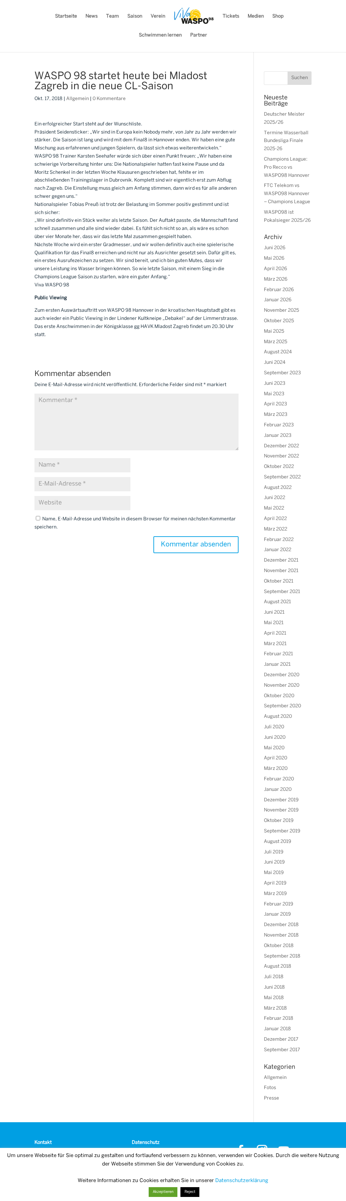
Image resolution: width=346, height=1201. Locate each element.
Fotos (270, 1088)
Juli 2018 (273, 977)
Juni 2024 (275, 362)
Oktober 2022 (279, 467)
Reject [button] (189, 1192)
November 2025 (281, 310)
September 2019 (282, 831)
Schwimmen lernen (160, 35)
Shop (277, 16)
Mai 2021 (273, 623)
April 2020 (275, 758)
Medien (256, 16)
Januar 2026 (278, 300)
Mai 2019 (274, 873)
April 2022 (275, 519)
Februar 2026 (279, 290)
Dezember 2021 (281, 560)
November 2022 (281, 456)
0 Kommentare (109, 99)
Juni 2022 (274, 498)
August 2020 (278, 716)
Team (112, 16)
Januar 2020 (278, 789)
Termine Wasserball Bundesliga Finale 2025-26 (286, 141)
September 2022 (282, 477)
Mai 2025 (274, 331)
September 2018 (282, 956)
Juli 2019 (273, 852)
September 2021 (282, 592)
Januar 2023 (277, 435)
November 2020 (281, 685)
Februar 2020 (279, 779)
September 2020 (282, 706)
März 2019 (275, 894)
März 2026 (276, 279)
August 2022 (278, 488)
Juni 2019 (274, 862)
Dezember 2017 (281, 1039)
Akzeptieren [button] (163, 1192)
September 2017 (282, 1050)
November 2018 (281, 935)
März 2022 (275, 529)
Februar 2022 (279, 540)
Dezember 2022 (281, 446)
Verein (158, 16)
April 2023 (275, 404)
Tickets (231, 16)
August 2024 (278, 352)
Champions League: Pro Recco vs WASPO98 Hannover (287, 167)
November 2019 (281, 810)
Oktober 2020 (279, 696)
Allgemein (77, 99)
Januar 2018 (277, 1029)
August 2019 (277, 842)
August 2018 (277, 966)
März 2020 (276, 769)
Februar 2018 (278, 1018)
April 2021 (275, 633)
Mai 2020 (274, 748)
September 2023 (282, 373)
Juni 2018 (274, 987)
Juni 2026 (275, 248)
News (91, 16)
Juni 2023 (274, 383)
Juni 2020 (275, 737)
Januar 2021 (277, 664)
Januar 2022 (277, 550)
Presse (271, 1098)
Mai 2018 (274, 998)
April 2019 (275, 883)
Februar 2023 (279, 425)
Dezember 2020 (281, 675)
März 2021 (275, 644)
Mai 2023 (274, 394)
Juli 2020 (274, 727)
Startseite (66, 16)
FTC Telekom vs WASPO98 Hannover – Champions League (287, 194)
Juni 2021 (274, 612)
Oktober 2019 (279, 821)
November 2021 (281, 571)
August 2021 (277, 602)
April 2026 (275, 269)
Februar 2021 (278, 654)
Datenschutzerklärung (241, 1180)
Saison (134, 16)
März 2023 (275, 415)
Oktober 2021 (278, 581)
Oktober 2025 (279, 321)
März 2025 (275, 342)
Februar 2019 (278, 904)
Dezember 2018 (281, 925)
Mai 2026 (274, 258)
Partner (198, 35)
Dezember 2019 (281, 800)
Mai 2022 (274, 508)
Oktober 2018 (279, 946)
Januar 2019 (277, 914)
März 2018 (275, 1008)
